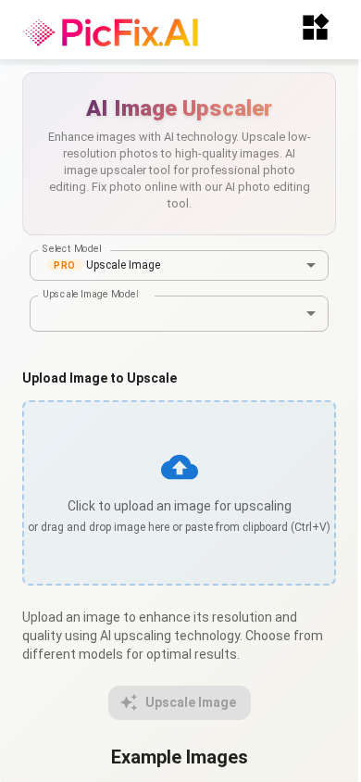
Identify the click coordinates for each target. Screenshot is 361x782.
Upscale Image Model (90, 293)
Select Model (72, 248)
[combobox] (179, 265)
